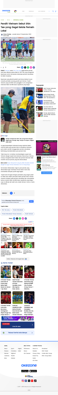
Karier (34, 358)
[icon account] (2, 34)
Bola (5, 358)
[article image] (39, 90)
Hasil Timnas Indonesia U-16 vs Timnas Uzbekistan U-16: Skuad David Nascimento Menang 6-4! (50, 90)
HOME (2, 20)
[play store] (25, 371)
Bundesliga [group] (31, 11)
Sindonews (27, 348)
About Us (35, 348)
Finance (6, 351)
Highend (13, 353)
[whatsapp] (28, 67)
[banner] (17, 320)
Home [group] (23, 11)
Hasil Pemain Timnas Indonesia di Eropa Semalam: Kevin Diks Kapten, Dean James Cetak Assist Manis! (17, 284)
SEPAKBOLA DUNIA (18, 20)
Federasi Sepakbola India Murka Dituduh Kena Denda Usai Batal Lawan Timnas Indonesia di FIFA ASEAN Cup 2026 (17, 310)
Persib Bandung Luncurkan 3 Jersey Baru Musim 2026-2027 (50, 102)
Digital (19, 348)
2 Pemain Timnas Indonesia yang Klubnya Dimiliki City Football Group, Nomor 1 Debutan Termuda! (29, 284)
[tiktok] (35, 381)
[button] (49, 11)
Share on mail (31, 67)
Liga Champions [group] (41, 11)
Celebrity (6, 355)
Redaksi (35, 351)
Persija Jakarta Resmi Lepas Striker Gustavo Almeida (49, 115)
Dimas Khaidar (7, 34)
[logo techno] (6, 11)
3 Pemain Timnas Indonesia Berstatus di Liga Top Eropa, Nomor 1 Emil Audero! (6, 310)
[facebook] (26, 381)
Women (6, 353)
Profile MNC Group (47, 353)
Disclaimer (44, 348)
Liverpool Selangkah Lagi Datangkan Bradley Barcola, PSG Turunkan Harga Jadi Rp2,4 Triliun (29, 310)
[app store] (33, 371)
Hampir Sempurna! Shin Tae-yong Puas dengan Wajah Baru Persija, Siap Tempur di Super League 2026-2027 (20, 140)
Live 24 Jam (16, 326)
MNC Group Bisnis (46, 355)
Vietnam (7, 70)
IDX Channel (27, 353)
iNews (25, 351)
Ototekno (13, 351)
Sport (12, 348)
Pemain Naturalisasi (18, 209)
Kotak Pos (35, 355)
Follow (31, 201)
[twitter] (29, 381)
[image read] (3, 140)
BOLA (8, 20)
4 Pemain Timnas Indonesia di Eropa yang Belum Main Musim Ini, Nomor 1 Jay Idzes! (6, 284)
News (5, 348)
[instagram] (23, 381)
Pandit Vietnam (29, 213)
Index (19, 351)
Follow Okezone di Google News (15, 259)
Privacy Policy (36, 353)
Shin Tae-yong (17, 70)
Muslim (13, 355)
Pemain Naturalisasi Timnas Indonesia (12, 213)
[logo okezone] (29, 365)
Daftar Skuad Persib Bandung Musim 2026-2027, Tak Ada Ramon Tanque (49, 96)
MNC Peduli (45, 351)
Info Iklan (35, 360)
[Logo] (15, 11)
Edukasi (13, 358)
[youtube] (32, 381)
